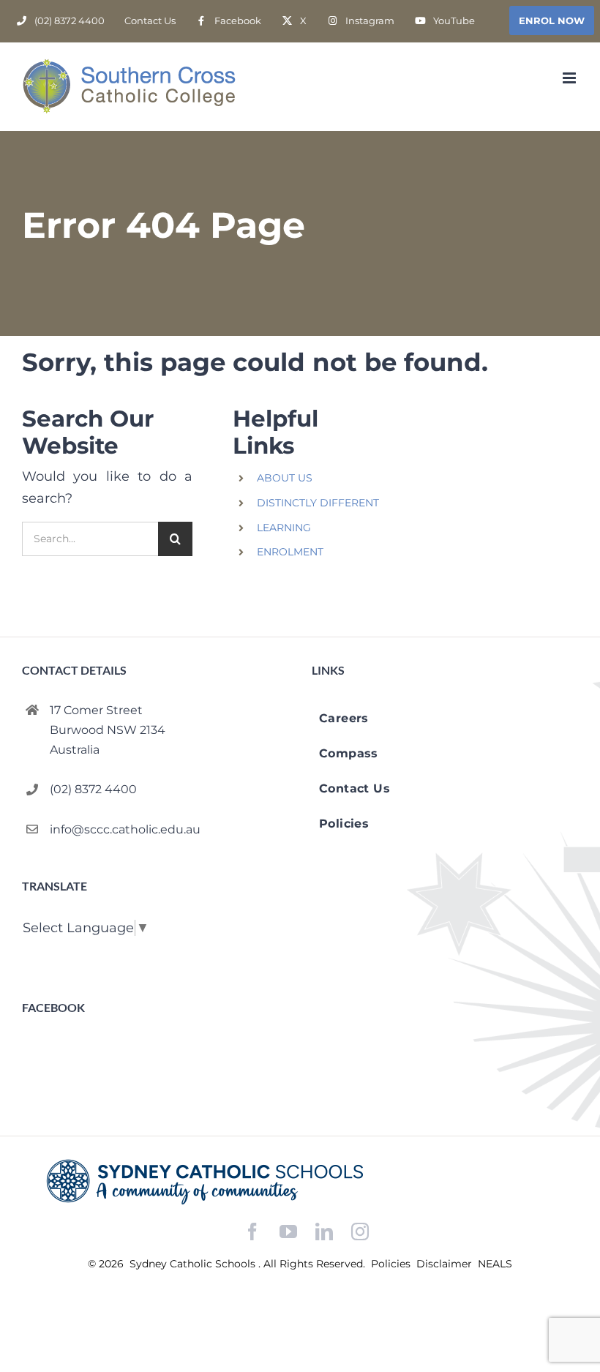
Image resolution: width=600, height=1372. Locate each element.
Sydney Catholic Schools (194, 1263)
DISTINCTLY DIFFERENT (318, 502)
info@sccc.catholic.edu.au (125, 829)
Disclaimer (445, 1263)
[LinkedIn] (324, 1232)
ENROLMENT (290, 551)
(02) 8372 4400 (93, 789)
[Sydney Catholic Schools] (300, 1181)
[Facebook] (252, 1232)
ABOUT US (284, 477)
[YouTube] (288, 1232)
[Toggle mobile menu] (570, 78)
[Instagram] (360, 1231)
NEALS (495, 1263)
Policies (392, 1263)
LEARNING (284, 527)
